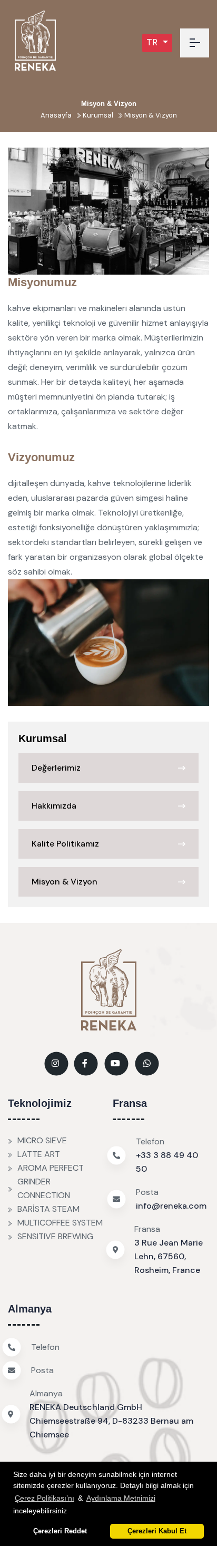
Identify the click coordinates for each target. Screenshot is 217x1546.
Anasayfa (56, 115)
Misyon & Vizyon (150, 115)
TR (153, 42)
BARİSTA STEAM (48, 1208)
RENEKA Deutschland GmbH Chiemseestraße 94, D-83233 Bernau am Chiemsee (111, 1421)
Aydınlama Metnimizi (120, 1498)
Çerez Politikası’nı (44, 1498)
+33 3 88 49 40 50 (167, 1162)
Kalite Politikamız (65, 843)
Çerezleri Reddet (60, 1531)
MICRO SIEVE (42, 1140)
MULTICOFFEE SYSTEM (60, 1222)
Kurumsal (97, 115)
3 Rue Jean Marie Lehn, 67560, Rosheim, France (168, 1256)
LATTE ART (38, 1154)
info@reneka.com (171, 1205)
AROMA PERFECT (50, 1167)
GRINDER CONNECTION (43, 1188)
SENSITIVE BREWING (55, 1236)
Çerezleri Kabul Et (156, 1531)
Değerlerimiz (56, 767)
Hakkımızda (54, 805)
